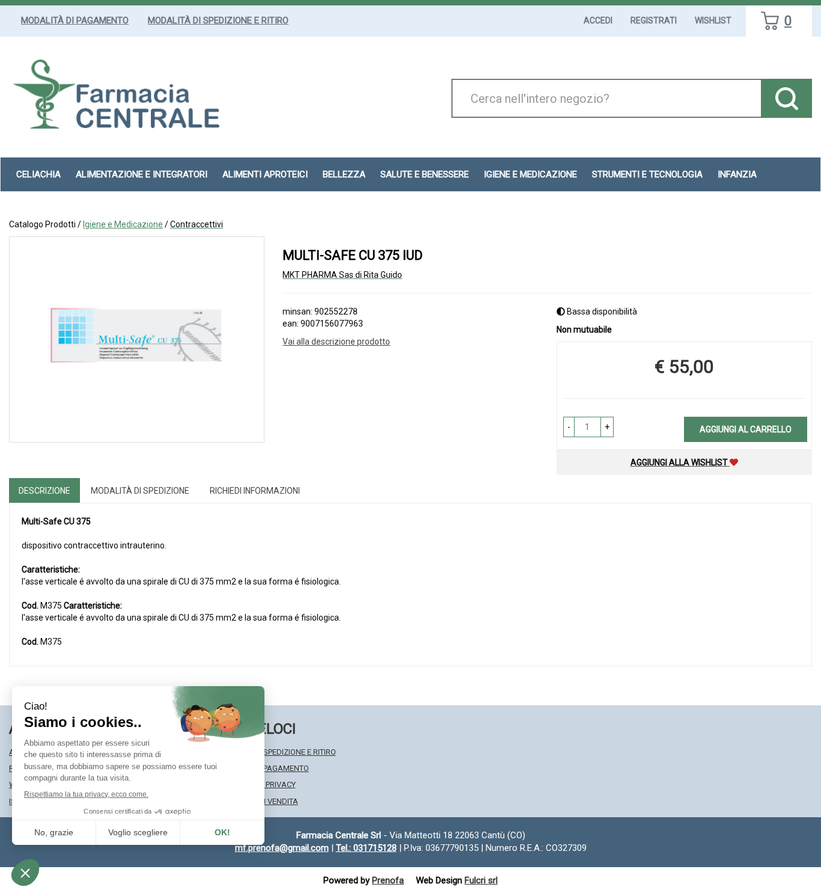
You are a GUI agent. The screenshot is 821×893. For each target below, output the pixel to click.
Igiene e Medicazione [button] (530, 174)
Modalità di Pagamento (75, 20)
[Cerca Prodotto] (786, 98)
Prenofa (388, 880)
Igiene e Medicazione (123, 224)
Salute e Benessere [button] (424, 174)
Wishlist (713, 20)
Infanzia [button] (737, 174)
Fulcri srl (481, 880)
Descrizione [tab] (44, 491)
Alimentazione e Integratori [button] (141, 174)
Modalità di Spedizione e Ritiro (218, 20)
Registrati (653, 20)
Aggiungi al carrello (746, 429)
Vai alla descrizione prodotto (336, 341)
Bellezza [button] (344, 174)
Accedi (598, 20)
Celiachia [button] (38, 174)
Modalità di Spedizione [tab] (140, 491)
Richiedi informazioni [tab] (255, 491)
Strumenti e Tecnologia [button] (647, 174)
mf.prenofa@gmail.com (282, 847)
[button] (569, 427)
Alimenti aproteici (265, 174)
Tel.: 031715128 (366, 847)
